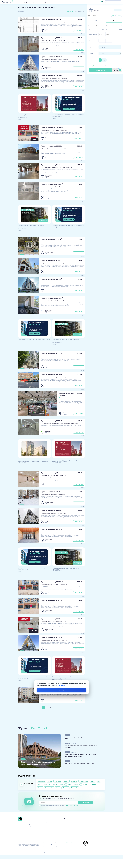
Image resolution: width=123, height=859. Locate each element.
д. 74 (64, 263)
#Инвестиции (47, 784)
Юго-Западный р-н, (59, 300)
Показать (100, 70)
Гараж (44, 824)
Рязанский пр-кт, (61, 40)
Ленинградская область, (47, 167)
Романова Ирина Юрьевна (48, 483)
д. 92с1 (82, 397)
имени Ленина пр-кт (60, 186)
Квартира (45, 820)
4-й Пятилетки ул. (63, 640)
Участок (29, 828)
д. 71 (69, 59)
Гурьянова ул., (61, 22)
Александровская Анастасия (48, 86)
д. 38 (71, 300)
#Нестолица (77, 784)
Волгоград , (54, 423)
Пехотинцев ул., (61, 513)
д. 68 (66, 130)
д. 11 (64, 281)
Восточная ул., (60, 281)
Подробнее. (61, 685)
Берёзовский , (54, 281)
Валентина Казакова (49, 648)
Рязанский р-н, (55, 40)
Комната (45, 826)
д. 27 (66, 355)
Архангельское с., (60, 355)
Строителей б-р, (66, 167)
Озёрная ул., (60, 621)
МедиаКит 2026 (46, 852)
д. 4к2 (62, 241)
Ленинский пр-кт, (61, 130)
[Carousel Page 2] (26, 32)
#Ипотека (55, 784)
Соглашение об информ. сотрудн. (51, 846)
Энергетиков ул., (61, 78)
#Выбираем (74, 781)
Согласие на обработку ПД (49, 842)
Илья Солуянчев (48, 270)
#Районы (40, 787)
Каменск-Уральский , (55, 640)
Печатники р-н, (55, 22)
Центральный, (66, 397)
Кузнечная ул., (60, 494)
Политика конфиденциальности (50, 844)
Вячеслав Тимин (48, 67)
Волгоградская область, (46, 186)
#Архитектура (58, 781)
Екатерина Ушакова (49, 502)
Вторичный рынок (32, 824)
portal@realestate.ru (68, 842)
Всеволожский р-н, (55, 167)
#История (62, 784)
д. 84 (64, 494)
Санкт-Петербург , (45, 78)
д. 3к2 (65, 475)
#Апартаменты (41, 781)
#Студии (58, 787)
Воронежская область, (46, 300)
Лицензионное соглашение (49, 850)
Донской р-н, (51, 241)
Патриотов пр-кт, (66, 300)
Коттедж (30, 826)
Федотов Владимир (49, 629)
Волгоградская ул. (74, 423)
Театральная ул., (61, 377)
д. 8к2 (65, 78)
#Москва (69, 784)
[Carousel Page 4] (36, 32)
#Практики (84, 784)
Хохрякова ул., (60, 263)
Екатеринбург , (54, 59)
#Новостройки (74, 787)
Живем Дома (47, 196)
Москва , (43, 22)
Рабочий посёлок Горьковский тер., (63, 423)
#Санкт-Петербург (49, 787)
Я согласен (61, 690)
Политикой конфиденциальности (71, 805)
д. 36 (66, 377)
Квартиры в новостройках (31, 821)
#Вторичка (66, 781)
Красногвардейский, (53, 78)
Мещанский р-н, (73, 397)
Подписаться (85, 802)
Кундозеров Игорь (49, 137)
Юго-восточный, (49, 22)
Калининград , (55, 130)
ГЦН (46, 156)
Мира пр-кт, (78, 397)
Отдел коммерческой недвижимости (65, 413)
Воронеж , (53, 300)
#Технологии (65, 787)
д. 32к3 (66, 40)
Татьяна (46, 29)
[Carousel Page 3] (31, 32)
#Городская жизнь (84, 781)
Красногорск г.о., (53, 355)
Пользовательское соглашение (50, 848)
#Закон (39, 784)
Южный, (47, 241)
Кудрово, (61, 167)
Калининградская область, (47, 130)
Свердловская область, (46, 59)
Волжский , (54, 186)
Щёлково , (52, 148)
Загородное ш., (57, 241)
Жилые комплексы (63, 822)
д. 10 (65, 621)
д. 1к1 (71, 167)
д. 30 (65, 22)
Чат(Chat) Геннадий (49, 252)
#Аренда (50, 781)
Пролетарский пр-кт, (59, 148)
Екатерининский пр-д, (59, 475)
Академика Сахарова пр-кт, (63, 59)
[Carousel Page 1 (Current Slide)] (22, 32)
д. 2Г (65, 513)
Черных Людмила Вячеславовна (48, 311)
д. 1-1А (64, 148)
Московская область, (46, 148)
